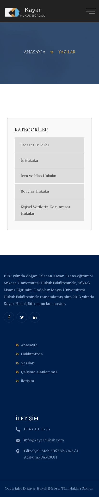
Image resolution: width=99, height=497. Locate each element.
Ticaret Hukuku (35, 144)
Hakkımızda (32, 353)
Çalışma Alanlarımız (39, 371)
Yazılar (27, 363)
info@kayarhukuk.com (44, 440)
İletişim (27, 380)
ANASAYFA (34, 52)
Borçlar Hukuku (35, 191)
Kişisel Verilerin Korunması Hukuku (45, 210)
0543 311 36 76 (37, 428)
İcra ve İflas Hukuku (38, 175)
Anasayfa (29, 344)
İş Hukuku (29, 160)
